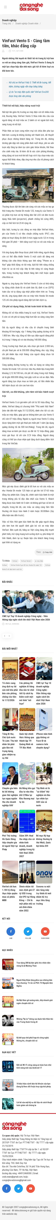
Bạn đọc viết (9, 1052)
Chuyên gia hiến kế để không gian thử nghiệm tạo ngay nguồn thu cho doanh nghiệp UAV (10, 797)
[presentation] (4, 635)
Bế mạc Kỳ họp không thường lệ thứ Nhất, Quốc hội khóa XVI (44, 840)
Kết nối (6, 918)
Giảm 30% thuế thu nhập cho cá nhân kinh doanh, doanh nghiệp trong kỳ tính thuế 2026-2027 (27, 846)
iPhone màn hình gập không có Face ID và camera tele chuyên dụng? (44, 741)
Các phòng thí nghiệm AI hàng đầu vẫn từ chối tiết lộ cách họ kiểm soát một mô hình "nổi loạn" (26, 693)
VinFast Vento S (26, 561)
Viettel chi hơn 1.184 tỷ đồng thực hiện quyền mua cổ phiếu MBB (9, 893)
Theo (44, 552)
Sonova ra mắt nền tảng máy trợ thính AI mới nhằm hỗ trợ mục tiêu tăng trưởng (43, 895)
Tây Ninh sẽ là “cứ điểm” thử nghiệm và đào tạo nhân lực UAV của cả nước (43, 797)
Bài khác (7, 581)
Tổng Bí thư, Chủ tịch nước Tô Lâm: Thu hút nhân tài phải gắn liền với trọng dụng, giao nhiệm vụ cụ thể (10, 746)
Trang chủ (6, 23)
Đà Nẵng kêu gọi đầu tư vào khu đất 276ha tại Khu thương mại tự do (27, 795)
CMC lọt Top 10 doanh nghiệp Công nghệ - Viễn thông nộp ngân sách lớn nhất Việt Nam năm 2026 (26, 618)
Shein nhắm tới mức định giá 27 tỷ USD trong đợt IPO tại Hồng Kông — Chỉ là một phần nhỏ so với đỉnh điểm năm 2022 (27, 898)
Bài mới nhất (10, 648)
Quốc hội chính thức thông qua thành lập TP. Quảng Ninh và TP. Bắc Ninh (26, 741)
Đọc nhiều (7, 950)
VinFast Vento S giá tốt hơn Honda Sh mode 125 (26, 565)
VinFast (14, 561)
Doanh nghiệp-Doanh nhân (26, 23)
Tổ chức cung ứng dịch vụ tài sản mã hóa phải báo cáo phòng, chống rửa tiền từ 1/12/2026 (10, 692)
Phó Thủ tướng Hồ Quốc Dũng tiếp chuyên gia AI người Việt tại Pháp (10, 842)
